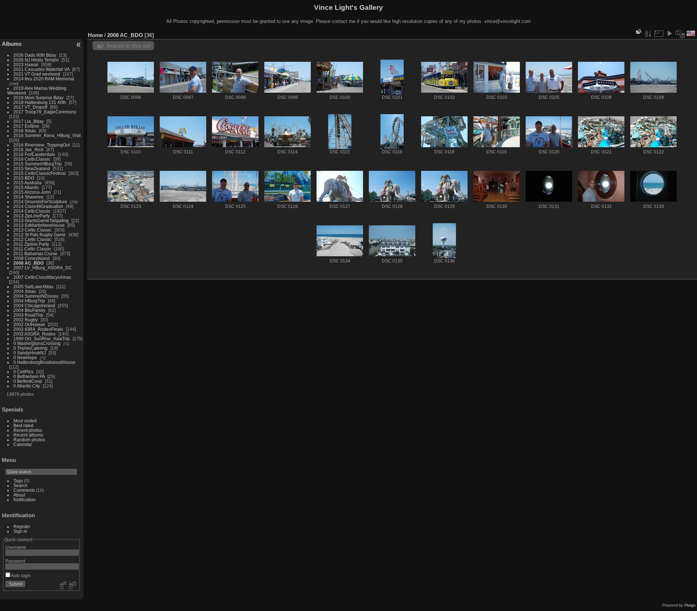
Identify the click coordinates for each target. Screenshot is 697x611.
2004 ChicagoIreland (34, 305)
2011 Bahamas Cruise (35, 253)
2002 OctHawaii (29, 324)
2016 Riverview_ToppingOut (41, 144)
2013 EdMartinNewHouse (39, 225)
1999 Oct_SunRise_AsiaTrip (41, 338)
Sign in (20, 531)
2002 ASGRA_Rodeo (34, 333)
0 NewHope (25, 357)
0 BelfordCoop (27, 381)
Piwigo (690, 605)
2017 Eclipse (26, 126)
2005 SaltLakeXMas (33, 286)
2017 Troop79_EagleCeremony (44, 111)
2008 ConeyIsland (31, 258)
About (19, 495)
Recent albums (28, 435)
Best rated (23, 425)
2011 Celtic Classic (32, 248)
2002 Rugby (25, 319)
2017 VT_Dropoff (30, 107)
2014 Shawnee (28, 196)
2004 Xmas (24, 291)
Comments (24, 490)
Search (20, 485)
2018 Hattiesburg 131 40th (39, 102)
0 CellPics (23, 371)
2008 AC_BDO (28, 263)
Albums (11, 44)
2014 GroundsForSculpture (40, 201)
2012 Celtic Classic (32, 239)
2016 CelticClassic (31, 159)
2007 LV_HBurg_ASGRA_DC (42, 267)
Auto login (20, 575)
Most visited (25, 420)
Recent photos (27, 430)
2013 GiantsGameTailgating (41, 220)
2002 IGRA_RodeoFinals (38, 329)
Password (15, 561)
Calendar (22, 444)
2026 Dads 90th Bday (34, 55)
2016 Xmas (24, 130)
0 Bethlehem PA (29, 376)
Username (15, 547)
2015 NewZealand (31, 168)
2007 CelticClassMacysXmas (42, 277)
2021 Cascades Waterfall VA (41, 69)
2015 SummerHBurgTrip (37, 163)
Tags (18, 480)
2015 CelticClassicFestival (39, 173)
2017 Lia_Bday (28, 121)
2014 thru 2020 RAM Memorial (43, 78)
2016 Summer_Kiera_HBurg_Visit (47, 135)
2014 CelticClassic (31, 211)
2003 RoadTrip (28, 315)
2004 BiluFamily (29, 310)
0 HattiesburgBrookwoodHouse (44, 362)
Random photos (29, 439)
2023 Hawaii (25, 64)
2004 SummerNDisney (35, 296)
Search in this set (128, 46)
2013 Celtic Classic (32, 230)
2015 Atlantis (26, 187)
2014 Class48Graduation (38, 206)
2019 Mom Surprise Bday (38, 97)
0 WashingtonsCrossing (37, 343)
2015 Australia (27, 182)
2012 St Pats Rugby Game (39, 234)
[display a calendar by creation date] (680, 33)
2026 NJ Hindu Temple (36, 59)
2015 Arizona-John (32, 192)
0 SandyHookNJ (29, 352)
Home (95, 35)
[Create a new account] (62, 585)
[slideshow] (669, 33)
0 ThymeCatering (30, 348)
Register (21, 526)
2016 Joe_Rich (28, 149)
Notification (24, 499)
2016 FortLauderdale (34, 154)
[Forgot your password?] (72, 585)
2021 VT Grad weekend (36, 74)
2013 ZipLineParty (31, 215)
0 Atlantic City (26, 385)
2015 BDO (23, 178)
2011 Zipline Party (31, 244)
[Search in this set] (638, 31)
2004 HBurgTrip (29, 300)
